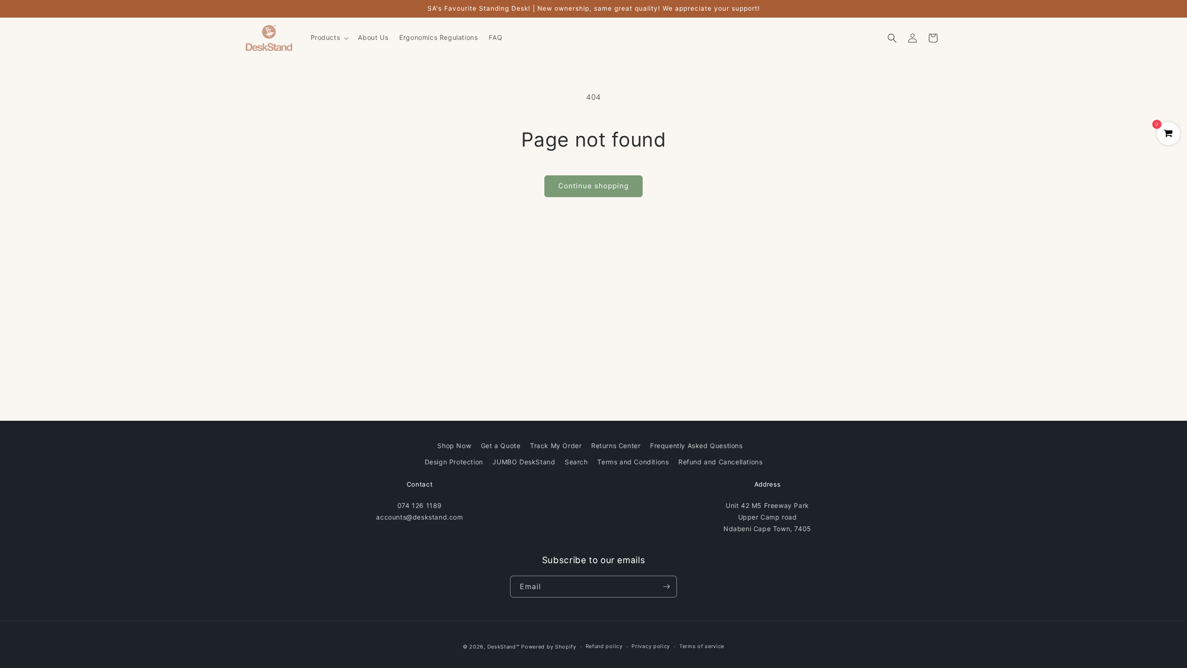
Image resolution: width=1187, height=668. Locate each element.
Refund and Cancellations (720, 462)
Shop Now (454, 446)
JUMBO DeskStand (523, 462)
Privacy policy (651, 646)
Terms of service (701, 646)
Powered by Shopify (548, 646)
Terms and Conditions (633, 462)
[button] (329, 37)
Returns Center (615, 446)
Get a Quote (501, 446)
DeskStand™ (503, 646)
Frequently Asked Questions (696, 446)
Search (576, 462)
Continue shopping (593, 185)
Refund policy (604, 646)
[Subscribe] (666, 586)
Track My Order (555, 446)
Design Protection (454, 462)
